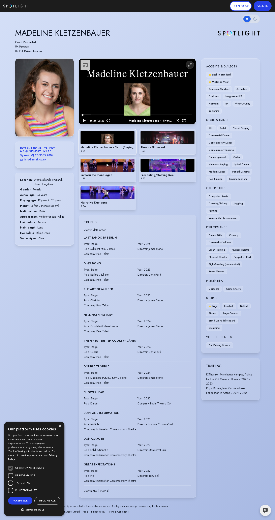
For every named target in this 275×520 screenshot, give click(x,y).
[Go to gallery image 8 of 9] (51, 126)
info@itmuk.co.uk (35, 159)
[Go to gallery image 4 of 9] (43, 126)
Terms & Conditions (118, 512)
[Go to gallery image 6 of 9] (47, 126)
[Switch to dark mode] (251, 18)
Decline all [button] (47, 500)
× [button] (59, 426)
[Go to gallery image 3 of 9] (41, 126)
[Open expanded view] (67, 65)
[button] (263, 6)
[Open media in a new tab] (177, 121)
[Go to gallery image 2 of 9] (39, 126)
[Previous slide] (22, 101)
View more (90, 491)
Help (85, 512)
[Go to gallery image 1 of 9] (36, 126)
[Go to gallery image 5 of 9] (45, 126)
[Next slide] (67, 101)
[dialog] (34, 469)
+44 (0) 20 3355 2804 (39, 155)
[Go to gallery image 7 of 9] (49, 126)
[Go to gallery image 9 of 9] (53, 126)
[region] (137, 91)
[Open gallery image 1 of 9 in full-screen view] (44, 97)
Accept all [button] (20, 500)
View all (104, 491)
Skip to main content (44, 6)
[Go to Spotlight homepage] (16, 6)
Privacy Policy (98, 512)
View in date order (95, 230)
